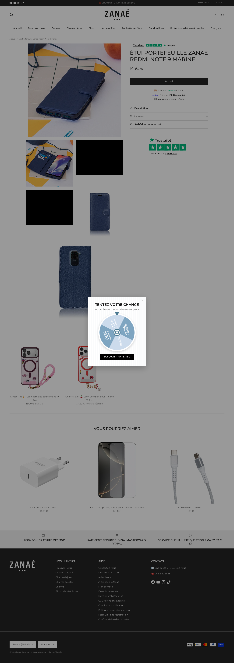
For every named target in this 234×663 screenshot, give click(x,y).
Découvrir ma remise (117, 357)
